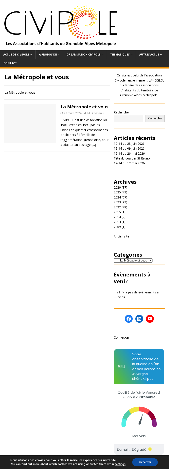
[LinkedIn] (139, 319)
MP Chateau (95, 113)
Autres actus (149, 54)
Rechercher (155, 118)
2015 (117, 212)
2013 (117, 222)
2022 (117, 207)
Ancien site (121, 236)
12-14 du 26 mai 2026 (129, 153)
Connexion (121, 337)
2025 (117, 192)
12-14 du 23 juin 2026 (129, 143)
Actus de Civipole (16, 54)
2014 (117, 217)
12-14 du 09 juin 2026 (129, 148)
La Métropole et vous (84, 107)
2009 (117, 227)
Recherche (121, 112)
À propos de (48, 54)
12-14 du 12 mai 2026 (129, 163)
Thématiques (120, 54)
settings (120, 464)
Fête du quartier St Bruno (132, 158)
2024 (117, 197)
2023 (117, 202)
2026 (117, 187)
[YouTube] (150, 319)
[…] (94, 145)
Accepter (145, 462)
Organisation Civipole (83, 54)
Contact (10, 63)
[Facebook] (129, 319)
